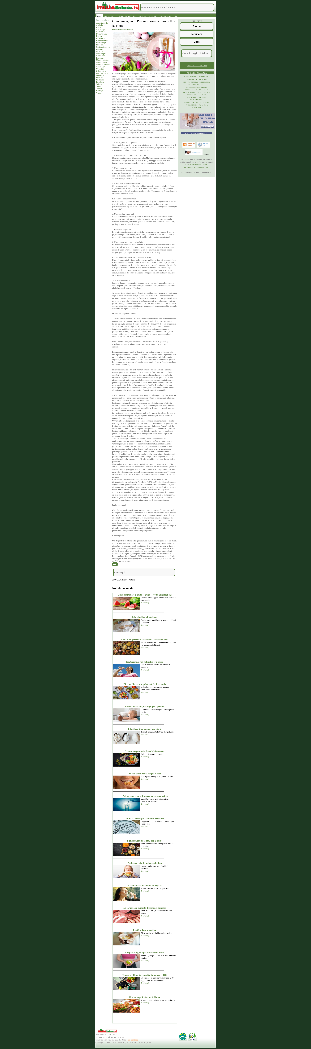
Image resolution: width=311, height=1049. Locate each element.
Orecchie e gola (102, 73)
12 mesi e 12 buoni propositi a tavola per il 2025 (144, 974)
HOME (99, 16)
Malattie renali (101, 62)
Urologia (99, 90)
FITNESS (119, 16)
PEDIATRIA (142, 16)
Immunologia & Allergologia (197, 90)
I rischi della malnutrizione (144, 617)
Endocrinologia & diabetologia (196, 82)
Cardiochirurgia (190, 77)
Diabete (99, 36)
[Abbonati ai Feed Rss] (189, 147)
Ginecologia (101, 53)
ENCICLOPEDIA (165, 16)
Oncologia (191, 97)
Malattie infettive (102, 60)
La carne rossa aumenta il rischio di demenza (144, 907)
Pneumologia (191, 105)
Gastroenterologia (103, 47)
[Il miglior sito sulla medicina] (194, 154)
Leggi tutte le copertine (197, 65)
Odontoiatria (101, 71)
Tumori (99, 88)
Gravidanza (100, 55)
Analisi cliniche (102, 23)
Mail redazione (132, 1039)
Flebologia (100, 44)
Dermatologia (101, 33)
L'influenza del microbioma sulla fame (145, 863)
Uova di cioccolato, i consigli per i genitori (144, 706)
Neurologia (100, 66)
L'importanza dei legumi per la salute (144, 840)
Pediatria (99, 77)
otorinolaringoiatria (192, 102)
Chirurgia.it (100, 31)
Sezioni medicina (102, 20)
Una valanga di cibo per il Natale (144, 997)
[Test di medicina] (198, 129)
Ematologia (100, 38)
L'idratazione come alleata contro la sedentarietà (145, 796)
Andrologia (100, 25)
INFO (175, 16)
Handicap (100, 58)
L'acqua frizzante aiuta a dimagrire (144, 885)
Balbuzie (99, 27)
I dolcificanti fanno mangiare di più (144, 728)
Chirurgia (190, 79)
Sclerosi (99, 84)
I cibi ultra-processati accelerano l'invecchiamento (144, 639)
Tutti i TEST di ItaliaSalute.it (196, 133)
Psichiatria (100, 79)
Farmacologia (101, 42)
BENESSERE (109, 16)
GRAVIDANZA (130, 16)
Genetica (99, 49)
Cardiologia (100, 29)
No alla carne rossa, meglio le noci (145, 773)
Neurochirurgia (203, 92)
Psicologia (100, 82)
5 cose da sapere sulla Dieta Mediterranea (144, 751)
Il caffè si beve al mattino (144, 930)
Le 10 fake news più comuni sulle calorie (145, 818)
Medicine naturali (103, 64)
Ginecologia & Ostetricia (196, 87)
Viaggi (98, 93)
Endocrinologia (102, 40)
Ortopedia (100, 75)
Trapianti (99, 86)
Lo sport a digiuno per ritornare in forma (144, 952)
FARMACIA (152, 16)
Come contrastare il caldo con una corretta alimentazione (145, 594)
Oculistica (100, 68)
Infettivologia (189, 92)
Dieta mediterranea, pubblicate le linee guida (145, 684)
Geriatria (99, 51)
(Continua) (145, 602)
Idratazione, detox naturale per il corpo (144, 661)
